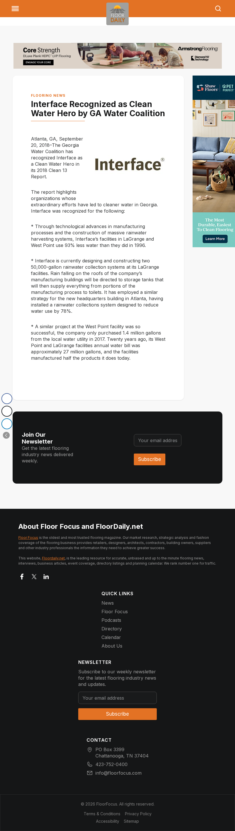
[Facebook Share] (6, 398)
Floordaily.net (53, 558)
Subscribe (149, 459)
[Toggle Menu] (15, 8)
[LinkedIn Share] (6, 423)
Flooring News (48, 95)
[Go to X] (34, 575)
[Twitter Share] (6, 411)
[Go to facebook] (22, 575)
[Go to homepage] (117, 14)
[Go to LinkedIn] (46, 575)
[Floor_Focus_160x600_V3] (117, 56)
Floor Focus (28, 537)
